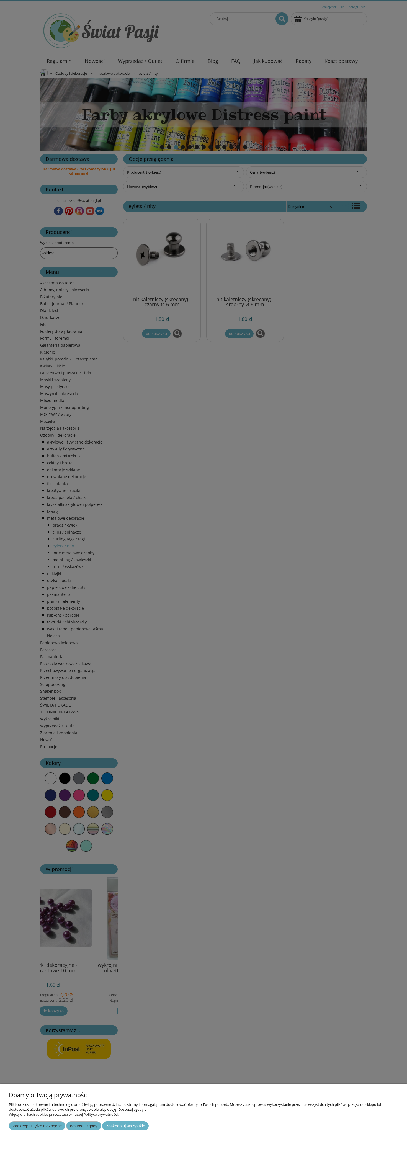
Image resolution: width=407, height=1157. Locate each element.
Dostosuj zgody (83, 1125)
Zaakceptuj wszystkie (125, 1125)
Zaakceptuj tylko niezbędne (37, 1125)
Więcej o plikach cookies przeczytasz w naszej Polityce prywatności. (64, 1114)
